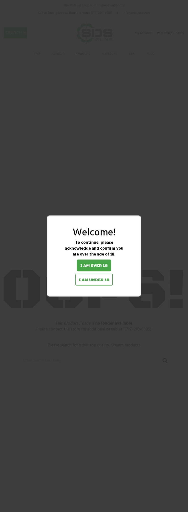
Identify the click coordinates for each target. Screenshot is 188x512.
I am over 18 (94, 265)
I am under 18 (94, 279)
